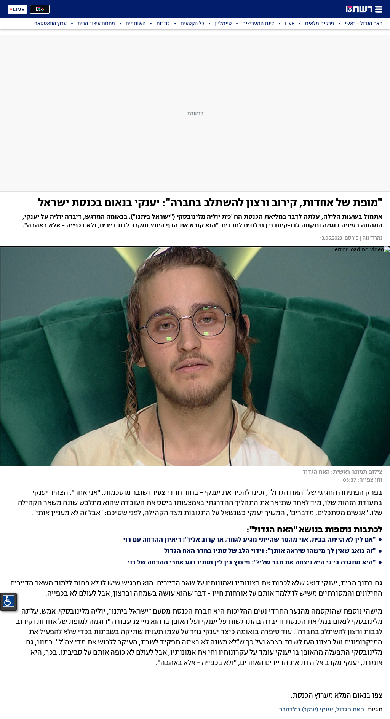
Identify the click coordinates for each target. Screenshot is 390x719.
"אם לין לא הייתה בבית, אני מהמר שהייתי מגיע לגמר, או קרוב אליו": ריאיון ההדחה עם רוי (249, 540)
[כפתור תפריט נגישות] (8, 601)
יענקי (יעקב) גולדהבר (306, 710)
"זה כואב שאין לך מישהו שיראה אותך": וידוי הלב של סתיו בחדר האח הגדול (270, 551)
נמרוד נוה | (370, 238)
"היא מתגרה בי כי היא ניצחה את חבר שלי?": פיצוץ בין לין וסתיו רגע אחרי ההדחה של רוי (252, 563)
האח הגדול (350, 710)
